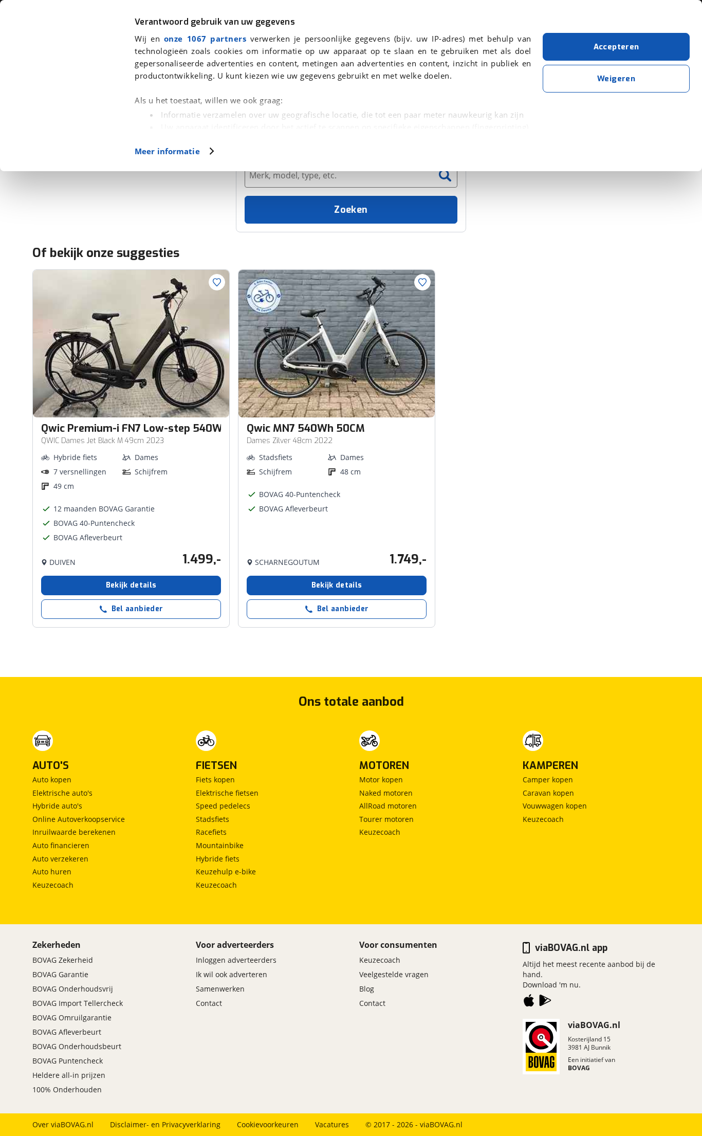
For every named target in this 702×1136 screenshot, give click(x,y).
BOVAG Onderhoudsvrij (72, 989)
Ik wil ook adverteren (231, 974)
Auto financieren (60, 845)
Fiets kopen (215, 779)
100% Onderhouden (67, 1089)
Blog (366, 989)
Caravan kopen (548, 793)
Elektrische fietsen (227, 793)
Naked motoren (386, 793)
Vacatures (332, 1124)
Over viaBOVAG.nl (63, 1124)
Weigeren (616, 79)
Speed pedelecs (223, 806)
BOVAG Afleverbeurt (66, 1032)
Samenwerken (220, 989)
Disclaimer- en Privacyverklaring (165, 1124)
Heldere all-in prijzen (68, 1075)
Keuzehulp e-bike (226, 871)
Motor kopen (381, 779)
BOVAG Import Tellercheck (77, 1003)
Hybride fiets (217, 859)
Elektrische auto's (62, 793)
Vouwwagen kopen (555, 806)
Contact (209, 1003)
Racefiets (211, 832)
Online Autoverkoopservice (78, 819)
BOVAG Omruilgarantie (72, 1017)
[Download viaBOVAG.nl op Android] (545, 1002)
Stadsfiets (212, 819)
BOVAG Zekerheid (62, 960)
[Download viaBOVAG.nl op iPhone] (529, 1002)
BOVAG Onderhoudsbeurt (76, 1046)
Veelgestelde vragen (394, 974)
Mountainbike (220, 845)
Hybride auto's (57, 806)
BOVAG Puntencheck (67, 1061)
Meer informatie (167, 151)
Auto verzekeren (60, 859)
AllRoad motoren (388, 806)
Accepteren (616, 47)
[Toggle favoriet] (217, 282)
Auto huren (51, 871)
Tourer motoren (386, 819)
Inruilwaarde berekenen (74, 832)
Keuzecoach (52, 885)
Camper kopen (548, 779)
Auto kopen (51, 779)
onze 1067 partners (205, 38)
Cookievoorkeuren (268, 1124)
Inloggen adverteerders (236, 960)
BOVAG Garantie (60, 974)
